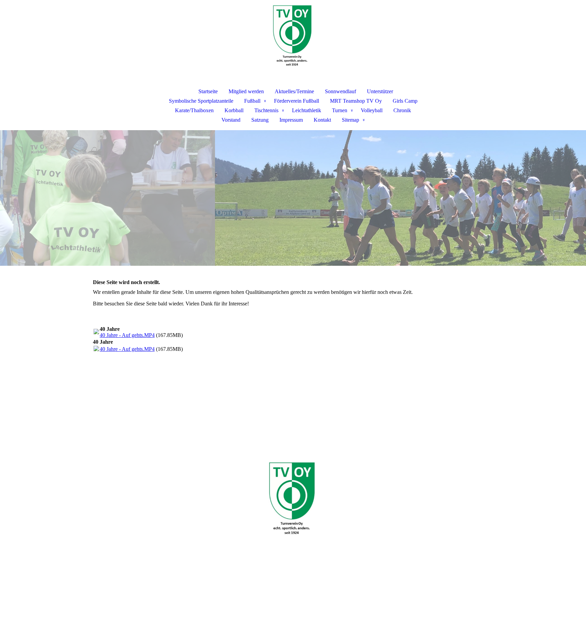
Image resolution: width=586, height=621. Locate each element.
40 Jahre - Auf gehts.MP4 (127, 335)
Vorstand (230, 120)
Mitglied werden (246, 91)
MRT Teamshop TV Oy (356, 101)
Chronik (402, 110)
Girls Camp (405, 101)
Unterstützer (380, 91)
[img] (293, 36)
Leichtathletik (306, 110)
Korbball (233, 110)
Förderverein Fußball (296, 101)
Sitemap (350, 120)
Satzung (260, 120)
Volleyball (372, 110)
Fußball (252, 101)
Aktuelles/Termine (294, 91)
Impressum (291, 120)
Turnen (339, 110)
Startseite (208, 91)
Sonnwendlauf (340, 91)
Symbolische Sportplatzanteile (201, 101)
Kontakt (322, 120)
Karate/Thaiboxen (194, 110)
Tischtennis (266, 110)
